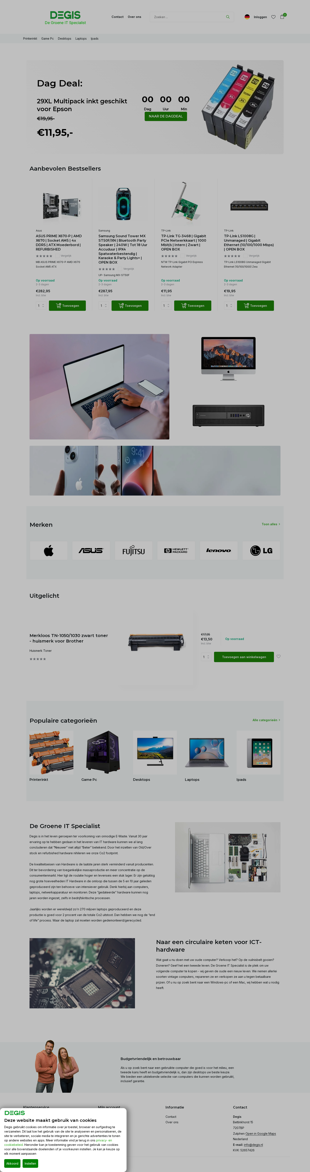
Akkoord (12, 1163)
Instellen (30, 1163)
